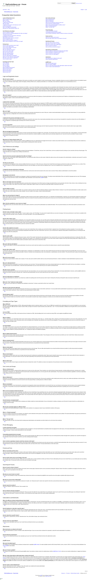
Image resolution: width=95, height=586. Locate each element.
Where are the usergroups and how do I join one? (54, 22)
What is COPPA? (6, 20)
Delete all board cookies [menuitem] (75, 573)
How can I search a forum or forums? (52, 42)
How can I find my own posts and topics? (53, 46)
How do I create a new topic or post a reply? (11, 45)
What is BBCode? (6, 62)
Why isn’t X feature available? (51, 64)
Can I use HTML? (6, 64)
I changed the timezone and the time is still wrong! (12, 35)
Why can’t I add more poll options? (9, 49)
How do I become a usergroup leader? (52, 23)
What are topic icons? (7, 72)
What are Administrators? (50, 19)
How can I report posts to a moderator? (10, 55)
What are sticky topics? (7, 69)
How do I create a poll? (7, 48)
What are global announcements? (9, 67)
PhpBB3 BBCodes (48, 576)
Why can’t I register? (6, 21)
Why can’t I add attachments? (8, 53)
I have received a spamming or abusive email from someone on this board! (59, 33)
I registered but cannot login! (8, 22)
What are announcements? (8, 68)
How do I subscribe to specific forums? (53, 53)
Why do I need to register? (7, 19)
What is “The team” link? (50, 27)
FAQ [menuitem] (9, 9)
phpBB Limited (36, 544)
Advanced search (79, 3)
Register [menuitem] (82, 9)
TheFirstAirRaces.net (8, 573)
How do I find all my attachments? (52, 59)
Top (4, 82)
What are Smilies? (6, 65)
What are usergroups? (50, 21)
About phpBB (5, 545)
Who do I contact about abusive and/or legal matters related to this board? (59, 65)
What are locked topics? (7, 70)
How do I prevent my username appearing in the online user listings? (15, 33)
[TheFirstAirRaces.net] (3, 3)
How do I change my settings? (8, 32)
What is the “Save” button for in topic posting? (11, 56)
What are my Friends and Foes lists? (52, 37)
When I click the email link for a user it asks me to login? (13, 41)
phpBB (42, 177)
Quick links (5, 9)
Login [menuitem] (86, 9)
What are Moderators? (50, 20)
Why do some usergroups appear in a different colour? (55, 24)
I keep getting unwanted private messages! (53, 32)
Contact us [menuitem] (63, 573)
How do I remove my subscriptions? (52, 54)
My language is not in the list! (8, 36)
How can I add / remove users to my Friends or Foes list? (56, 38)
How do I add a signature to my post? (9, 47)
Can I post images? (6, 66)
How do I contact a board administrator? (53, 66)
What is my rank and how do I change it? (10, 40)
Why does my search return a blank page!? (53, 44)
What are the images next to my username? (11, 37)
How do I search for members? (51, 45)
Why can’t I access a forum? (8, 52)
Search (73, 3)
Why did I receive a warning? (8, 54)
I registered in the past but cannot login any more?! (12, 24)
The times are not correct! (7, 34)
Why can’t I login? (6, 23)
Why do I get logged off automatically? (9, 27)
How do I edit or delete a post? (8, 46)
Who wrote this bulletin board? (51, 63)
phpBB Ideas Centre (57, 551)
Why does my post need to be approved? (10, 57)
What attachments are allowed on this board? (54, 58)
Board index (15, 573)
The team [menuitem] (68, 573)
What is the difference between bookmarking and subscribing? (57, 50)
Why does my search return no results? (53, 43)
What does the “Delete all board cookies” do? (11, 28)
